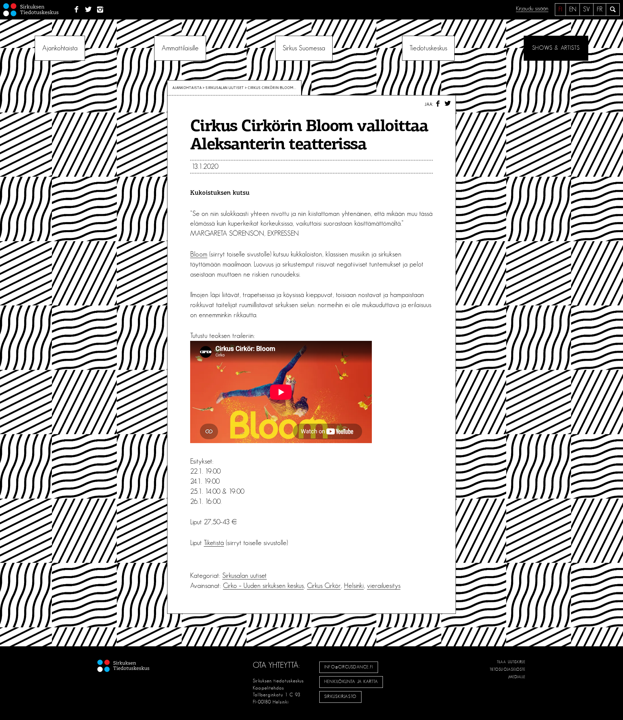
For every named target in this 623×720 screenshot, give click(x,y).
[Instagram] (100, 9)
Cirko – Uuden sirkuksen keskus (263, 585)
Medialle (517, 677)
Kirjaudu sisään (532, 9)
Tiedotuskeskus (428, 48)
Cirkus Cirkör (324, 585)
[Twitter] (88, 9)
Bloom (198, 254)
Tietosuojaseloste (508, 669)
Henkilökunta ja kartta (351, 681)
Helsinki (354, 585)
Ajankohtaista (60, 48)
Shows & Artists (556, 48)
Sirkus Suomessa (304, 48)
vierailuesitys (383, 585)
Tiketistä (214, 542)
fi (560, 9)
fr (600, 9)
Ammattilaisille (180, 48)
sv (586, 9)
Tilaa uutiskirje (511, 662)
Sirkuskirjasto (340, 696)
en (572, 9)
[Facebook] (76, 9)
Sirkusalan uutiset (224, 87)
